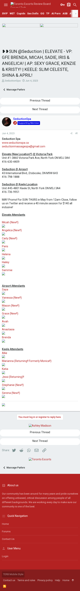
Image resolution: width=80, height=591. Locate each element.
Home (5, 523)
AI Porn (56, 13)
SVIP (5, 13)
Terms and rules (26, 580)
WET (12, 13)
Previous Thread (40, 100)
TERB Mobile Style (13, 574)
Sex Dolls (32, 13)
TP (48, 13)
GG (42, 13)
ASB (65, 13)
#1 (76, 133)
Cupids (21, 13)
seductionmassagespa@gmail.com (23, 146)
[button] (6, 5)
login (5, 556)
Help (57, 580)
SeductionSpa (13, 80)
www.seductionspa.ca (15, 142)
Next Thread (40, 109)
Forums (6, 531)
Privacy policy (45, 580)
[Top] (72, 580)
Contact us (8, 539)
